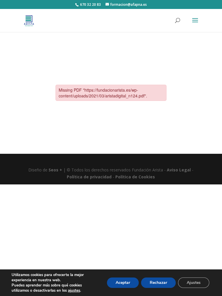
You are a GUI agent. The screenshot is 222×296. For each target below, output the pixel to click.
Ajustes (194, 282)
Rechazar (158, 282)
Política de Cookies (135, 177)
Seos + (55, 170)
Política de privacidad (89, 177)
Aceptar (123, 282)
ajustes (74, 290)
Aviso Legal (179, 170)
